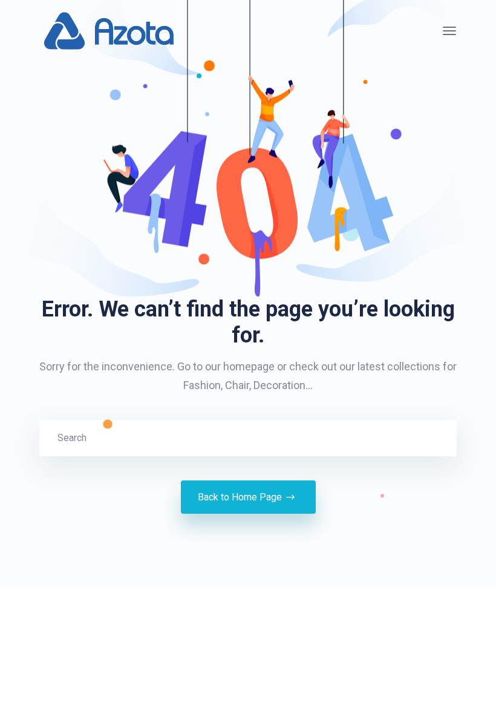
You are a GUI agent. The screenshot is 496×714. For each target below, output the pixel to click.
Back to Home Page (240, 497)
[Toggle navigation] (449, 31)
